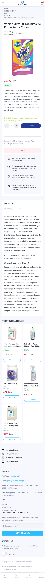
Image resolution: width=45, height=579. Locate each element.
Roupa (6, 13)
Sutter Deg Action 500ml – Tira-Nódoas (32, 345)
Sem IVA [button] (12, 554)
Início (6, 9)
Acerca (4, 504)
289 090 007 (15, 476)
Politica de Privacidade (9, 567)
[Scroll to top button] (41, 570)
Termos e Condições (9, 569)
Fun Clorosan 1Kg (10, 384)
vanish (21, 144)
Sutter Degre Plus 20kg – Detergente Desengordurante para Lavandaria (12, 424)
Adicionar (30, 126)
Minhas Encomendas (9, 510)
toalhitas (15, 144)
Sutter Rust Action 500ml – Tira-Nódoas (32, 385)
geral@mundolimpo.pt (15, 481)
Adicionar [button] (12, 360)
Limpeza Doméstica (10, 11)
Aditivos (7, 15)
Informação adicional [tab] (13, 208)
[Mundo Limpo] (22, 3)
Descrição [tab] (8, 203)
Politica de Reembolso (25, 567)
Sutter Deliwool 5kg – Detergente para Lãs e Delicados (12, 345)
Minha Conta (6, 507)
